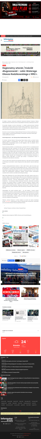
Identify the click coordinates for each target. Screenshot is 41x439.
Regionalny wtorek (17, 252)
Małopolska (4, 403)
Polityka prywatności (27, 433)
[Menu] (1, 40)
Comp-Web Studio (26, 435)
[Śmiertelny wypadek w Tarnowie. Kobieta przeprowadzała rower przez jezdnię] (4, 384)
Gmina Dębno (27, 401)
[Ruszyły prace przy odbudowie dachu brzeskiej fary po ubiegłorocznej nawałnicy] (4, 389)
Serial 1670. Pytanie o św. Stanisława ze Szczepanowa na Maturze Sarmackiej (33, 318)
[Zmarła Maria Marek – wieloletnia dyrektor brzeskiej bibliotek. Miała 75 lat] (20, 313)
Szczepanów (26, 252)
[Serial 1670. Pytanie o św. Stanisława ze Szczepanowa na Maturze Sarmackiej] (33, 313)
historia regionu (21, 250)
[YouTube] (6, 423)
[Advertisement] (20, 26)
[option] (14, 282)
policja (15, 403)
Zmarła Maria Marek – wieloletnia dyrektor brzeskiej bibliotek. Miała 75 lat (20, 318)
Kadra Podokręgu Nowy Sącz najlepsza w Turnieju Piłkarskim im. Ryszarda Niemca (23, 378)
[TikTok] (8, 423)
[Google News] (23, 256)
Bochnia (3, 401)
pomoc (20, 403)
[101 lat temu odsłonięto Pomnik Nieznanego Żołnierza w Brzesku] (7, 313)
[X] (22, 80)
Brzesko (15, 401)
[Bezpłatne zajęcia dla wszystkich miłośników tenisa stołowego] (4, 394)
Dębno (21, 401)
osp (9, 403)
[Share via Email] (24, 80)
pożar (34, 403)
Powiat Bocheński (27, 403)
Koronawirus (35, 401)
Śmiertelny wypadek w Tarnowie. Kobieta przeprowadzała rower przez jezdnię (22, 382)
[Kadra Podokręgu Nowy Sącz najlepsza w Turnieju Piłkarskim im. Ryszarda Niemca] (4, 380)
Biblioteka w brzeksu (11, 250)
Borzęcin (9, 401)
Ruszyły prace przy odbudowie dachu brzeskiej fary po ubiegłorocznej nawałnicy (23, 387)
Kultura (4, 65)
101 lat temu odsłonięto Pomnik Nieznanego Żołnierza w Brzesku (7, 317)
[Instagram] (7, 423)
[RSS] (10, 423)
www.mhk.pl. (8, 201)
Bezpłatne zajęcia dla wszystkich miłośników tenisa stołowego (19, 392)
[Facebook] (19, 80)
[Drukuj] (27, 80)
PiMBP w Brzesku (31, 250)
